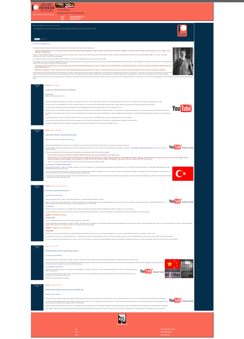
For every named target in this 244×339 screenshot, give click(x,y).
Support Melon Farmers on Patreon (43, 14)
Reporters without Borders (64, 164)
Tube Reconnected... (56, 285)
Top (76, 329)
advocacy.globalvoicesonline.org (65, 139)
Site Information (75, 19)
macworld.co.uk (61, 96)
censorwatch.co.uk (122, 324)
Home (62, 16)
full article (51, 164)
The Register (59, 195)
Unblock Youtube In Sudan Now (143, 148)
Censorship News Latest (77, 16)
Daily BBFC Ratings (76, 18)
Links (62, 19)
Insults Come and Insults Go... (59, 186)
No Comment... (55, 85)
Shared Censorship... (56, 130)
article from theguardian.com (42, 43)
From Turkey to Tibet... (52, 246)
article (52, 96)
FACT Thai (60, 266)
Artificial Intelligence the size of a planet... (46, 25)
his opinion (106, 152)
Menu (62, 18)
